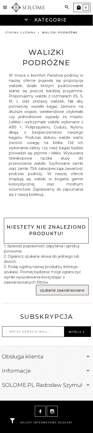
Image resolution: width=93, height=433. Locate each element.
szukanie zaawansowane (62, 290)
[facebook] (40, 411)
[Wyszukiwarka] (66, 7)
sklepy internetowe (38, 422)
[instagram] (52, 411)
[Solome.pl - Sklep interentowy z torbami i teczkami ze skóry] (28, 7)
